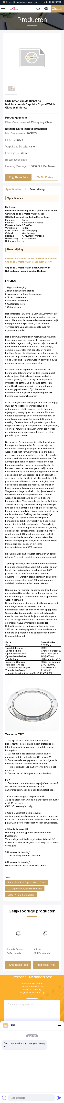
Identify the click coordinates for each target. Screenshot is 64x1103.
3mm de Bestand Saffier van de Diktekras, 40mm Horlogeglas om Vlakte (18, 951)
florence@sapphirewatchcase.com (21, 2)
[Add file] (4, 1097)
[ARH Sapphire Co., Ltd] (13, 8)
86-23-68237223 (53, 2)
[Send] (59, 1097)
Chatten (57, 8)
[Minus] (59, 1025)
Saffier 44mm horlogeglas (21, 895)
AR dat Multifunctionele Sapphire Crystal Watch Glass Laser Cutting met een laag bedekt (45, 951)
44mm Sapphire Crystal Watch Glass (27, 882)
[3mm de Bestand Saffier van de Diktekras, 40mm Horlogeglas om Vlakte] (18, 933)
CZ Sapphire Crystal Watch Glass (25, 888)
